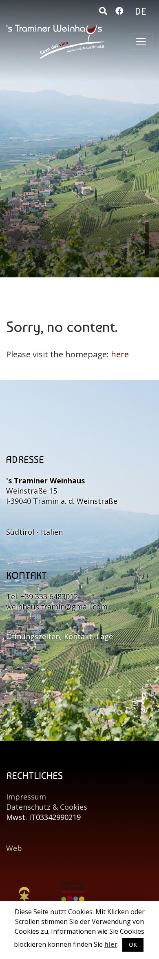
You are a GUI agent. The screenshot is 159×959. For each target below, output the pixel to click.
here (120, 354)
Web (14, 848)
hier (110, 944)
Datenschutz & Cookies (46, 807)
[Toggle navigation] (141, 41)
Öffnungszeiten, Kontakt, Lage (59, 636)
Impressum (26, 797)
